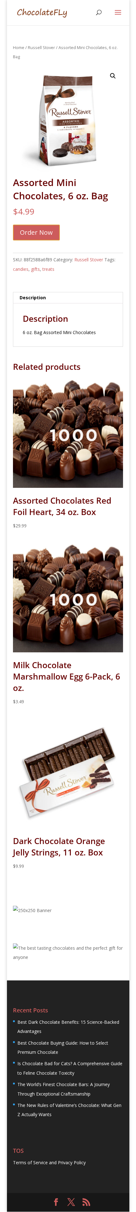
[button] (113, 76)
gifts (35, 269)
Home (18, 47)
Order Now (36, 232)
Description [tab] (33, 298)
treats (48, 269)
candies (20, 269)
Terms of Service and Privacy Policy (49, 1162)
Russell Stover (41, 47)
